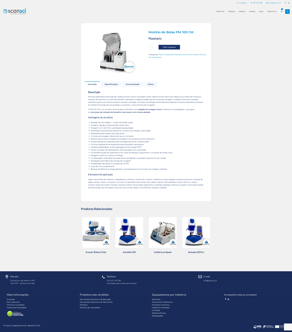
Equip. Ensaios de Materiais (170, 54)
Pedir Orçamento (169, 47)
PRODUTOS (220, 11)
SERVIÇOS (231, 11)
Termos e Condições (15, 305)
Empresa (11, 299)
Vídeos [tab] (150, 84)
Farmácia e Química (160, 305)
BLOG (261, 11)
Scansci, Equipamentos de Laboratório (20, 326)
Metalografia (157, 316)
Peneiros (83, 305)
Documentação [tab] (132, 84)
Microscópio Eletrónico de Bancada (95, 299)
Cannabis (156, 310)
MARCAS (242, 11)
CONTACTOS (271, 11)
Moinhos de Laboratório (90, 307)
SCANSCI (252, 11)
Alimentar (156, 299)
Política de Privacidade (16, 307)
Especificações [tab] (111, 84)
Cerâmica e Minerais (160, 307)
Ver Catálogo (242, 3)
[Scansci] (14, 11)
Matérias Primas (159, 313)
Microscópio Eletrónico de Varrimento (96, 302)
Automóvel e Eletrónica (162, 302)
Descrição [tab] (92, 84)
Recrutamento (13, 302)
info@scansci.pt (275, 3)
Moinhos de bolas (190, 54)
